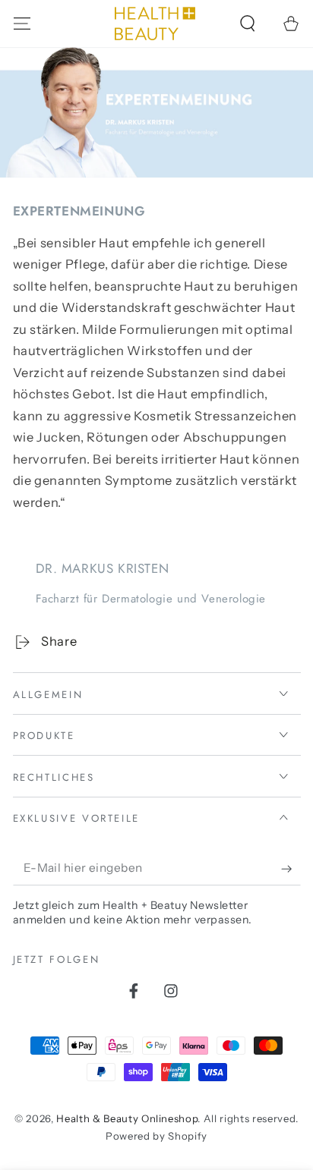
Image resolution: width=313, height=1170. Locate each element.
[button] (248, 23)
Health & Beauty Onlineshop (127, 1118)
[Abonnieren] (290, 869)
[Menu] (21, 23)
